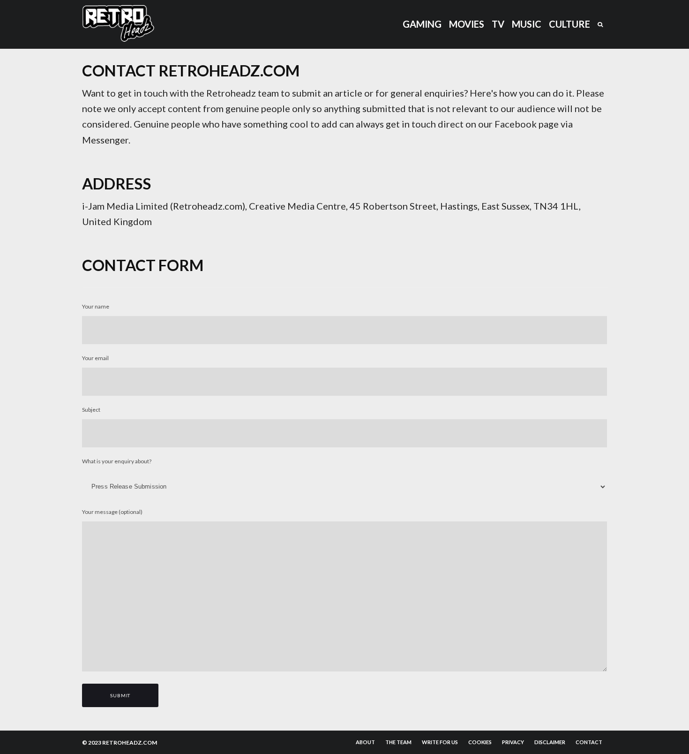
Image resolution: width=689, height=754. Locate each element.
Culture (569, 24)
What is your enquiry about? (116, 461)
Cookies (480, 742)
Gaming (422, 24)
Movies (466, 24)
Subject (91, 409)
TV (498, 24)
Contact (589, 742)
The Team (398, 742)
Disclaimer (549, 742)
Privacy (513, 742)
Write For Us (440, 742)
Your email (95, 358)
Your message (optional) (112, 511)
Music (526, 24)
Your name (95, 306)
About (365, 742)
